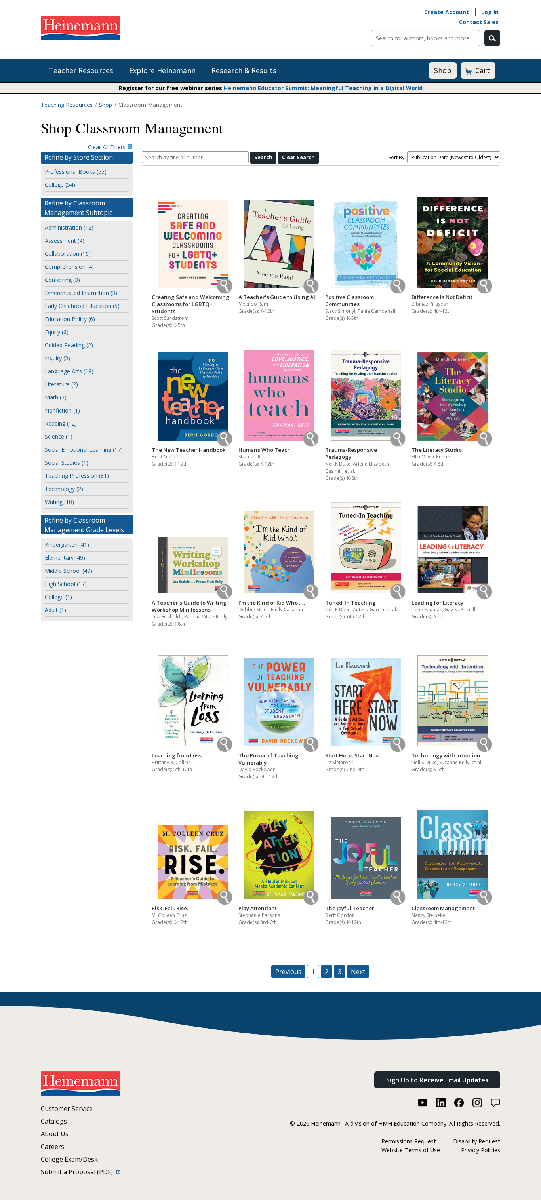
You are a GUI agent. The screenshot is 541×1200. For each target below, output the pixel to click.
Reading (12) (61, 423)
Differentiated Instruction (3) (81, 293)
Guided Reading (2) (69, 345)
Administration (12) (69, 227)
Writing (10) (59, 502)
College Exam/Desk (69, 1159)
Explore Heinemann (162, 70)
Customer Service (67, 1108)
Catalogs (54, 1121)
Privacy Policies (480, 1150)
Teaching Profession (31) (77, 475)
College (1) (58, 597)
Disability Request (476, 1141)
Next (358, 971)
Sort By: (397, 157)
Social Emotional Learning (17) (84, 449)
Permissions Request (408, 1141)
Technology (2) (64, 489)
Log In (490, 12)
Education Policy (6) (70, 319)
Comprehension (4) (69, 266)
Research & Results (243, 70)
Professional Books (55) (76, 171)
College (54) (60, 184)
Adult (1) (55, 610)
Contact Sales (479, 22)
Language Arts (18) (69, 371)
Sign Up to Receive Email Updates (437, 1080)
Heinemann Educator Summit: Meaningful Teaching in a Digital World (323, 88)
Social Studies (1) (66, 462)
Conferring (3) (62, 279)
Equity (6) (57, 332)
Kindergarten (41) (67, 544)
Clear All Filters (107, 147)
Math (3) (56, 397)
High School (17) (66, 584)
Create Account (446, 12)
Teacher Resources (81, 70)
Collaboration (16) (68, 253)
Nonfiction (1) (62, 410)
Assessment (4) (64, 240)
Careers (52, 1146)
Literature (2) (61, 384)
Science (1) (58, 436)
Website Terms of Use (410, 1150)
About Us (55, 1134)
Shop (442, 70)
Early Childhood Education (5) (82, 306)
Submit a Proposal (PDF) (78, 1172)
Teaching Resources (67, 104)
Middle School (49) (68, 570)
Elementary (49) (65, 557)
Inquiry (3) (57, 358)
